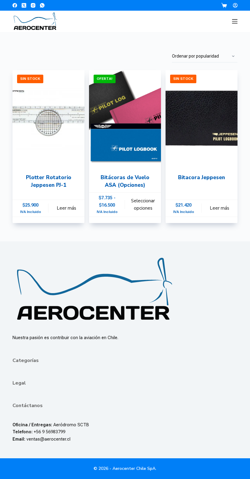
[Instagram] (33, 5)
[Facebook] (14, 5)
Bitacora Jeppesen (201, 177)
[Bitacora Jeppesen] (202, 118)
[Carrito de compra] (224, 5)
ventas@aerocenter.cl (48, 439)
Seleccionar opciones (143, 204)
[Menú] (235, 21)
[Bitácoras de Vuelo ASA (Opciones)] (125, 118)
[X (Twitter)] (24, 5)
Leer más (66, 208)
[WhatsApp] (42, 5)
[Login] (235, 5)
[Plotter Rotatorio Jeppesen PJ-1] (48, 118)
